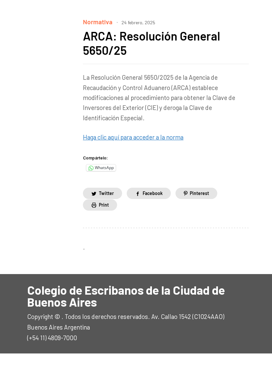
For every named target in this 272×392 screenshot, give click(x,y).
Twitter (106, 193)
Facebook (153, 193)
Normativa (97, 22)
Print (104, 205)
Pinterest (199, 193)
